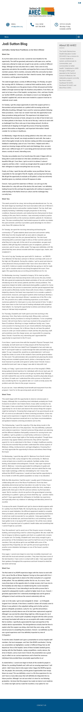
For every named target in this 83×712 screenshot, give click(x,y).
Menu (7, 37)
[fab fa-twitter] (80, 3)
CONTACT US (41, 705)
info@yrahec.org (17, 26)
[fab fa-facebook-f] (78, 3)
